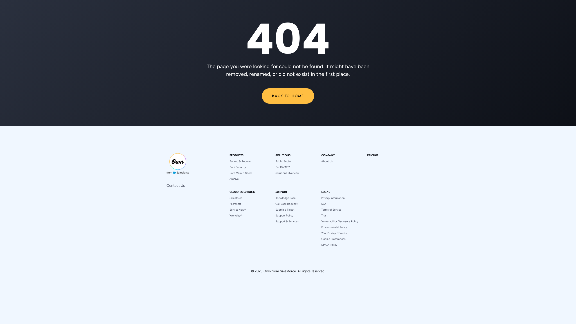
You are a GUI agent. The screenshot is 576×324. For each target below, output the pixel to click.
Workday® (236, 215)
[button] (236, 155)
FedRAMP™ (282, 167)
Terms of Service (331, 209)
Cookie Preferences (333, 239)
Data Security (238, 167)
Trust (324, 215)
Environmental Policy (334, 227)
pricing (372, 155)
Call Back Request (286, 203)
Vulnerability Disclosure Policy (339, 221)
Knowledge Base (285, 198)
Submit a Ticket (285, 209)
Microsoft (235, 203)
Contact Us (175, 185)
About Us (327, 161)
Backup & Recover (241, 161)
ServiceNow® (238, 209)
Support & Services (287, 221)
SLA (323, 203)
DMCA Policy (329, 244)
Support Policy (284, 215)
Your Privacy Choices (334, 233)
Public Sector (283, 161)
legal (325, 192)
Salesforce (236, 198)
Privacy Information (333, 198)
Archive (234, 178)
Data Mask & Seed (241, 173)
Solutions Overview (287, 173)
